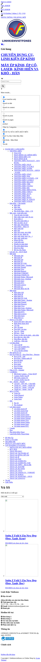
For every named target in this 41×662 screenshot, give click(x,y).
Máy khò (17, 205)
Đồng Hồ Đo (18, 240)
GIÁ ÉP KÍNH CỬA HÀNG (15, 445)
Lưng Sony (18, 399)
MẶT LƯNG (14, 391)
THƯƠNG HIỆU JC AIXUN (24, 199)
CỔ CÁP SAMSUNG (22, 347)
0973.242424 (23, 621)
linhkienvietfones (16, 608)
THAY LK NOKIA (17, 474)
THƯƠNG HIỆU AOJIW (23, 168)
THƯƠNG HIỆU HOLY (23, 197)
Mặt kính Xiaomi (20, 267)
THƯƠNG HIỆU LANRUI (24, 180)
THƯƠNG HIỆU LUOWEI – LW (26, 178)
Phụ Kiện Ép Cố (15, 353)
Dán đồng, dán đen (20, 339)
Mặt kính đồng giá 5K (21, 289)
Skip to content (6, 2)
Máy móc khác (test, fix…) (23, 236)
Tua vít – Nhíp (19, 331)
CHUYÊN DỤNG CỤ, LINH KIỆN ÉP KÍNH (18, 57)
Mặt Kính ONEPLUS (21, 275)
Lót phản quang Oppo (21, 415)
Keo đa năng (18, 360)
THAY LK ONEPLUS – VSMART (22, 472)
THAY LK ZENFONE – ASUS (21, 476)
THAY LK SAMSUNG (18, 461)
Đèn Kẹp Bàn (19, 248)
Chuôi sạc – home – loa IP (23, 389)
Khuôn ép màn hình (21, 244)
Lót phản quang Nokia (22, 422)
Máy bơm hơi (18, 228)
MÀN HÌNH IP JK (20, 159)
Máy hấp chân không (21, 225)
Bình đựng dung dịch (21, 323)
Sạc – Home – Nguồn (17, 382)
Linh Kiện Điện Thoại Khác (19, 434)
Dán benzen (18, 368)
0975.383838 (25, 623)
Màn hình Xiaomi (20, 302)
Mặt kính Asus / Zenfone (22, 279)
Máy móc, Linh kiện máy (18, 213)
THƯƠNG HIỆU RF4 (22, 196)
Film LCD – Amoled (17, 370)
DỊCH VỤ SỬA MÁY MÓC (15, 443)
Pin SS (16, 403)
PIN (11, 401)
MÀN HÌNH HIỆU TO (22, 157)
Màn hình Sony (19, 316)
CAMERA (13, 372)
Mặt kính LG (18, 287)
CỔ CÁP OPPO (19, 349)
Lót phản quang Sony (21, 424)
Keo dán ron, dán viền (21, 337)
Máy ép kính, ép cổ (20, 223)
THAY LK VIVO (16, 471)
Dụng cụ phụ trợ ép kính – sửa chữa (26, 335)
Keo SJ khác (18, 366)
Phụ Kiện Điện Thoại (17, 432)
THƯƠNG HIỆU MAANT (23, 182)
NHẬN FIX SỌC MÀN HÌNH (21, 447)
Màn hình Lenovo (20, 314)
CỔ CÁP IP (18, 345)
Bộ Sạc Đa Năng (20, 250)
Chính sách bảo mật (8, 651)
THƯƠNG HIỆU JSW (22, 176)
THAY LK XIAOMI (17, 467)
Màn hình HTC (19, 312)
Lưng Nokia (18, 397)
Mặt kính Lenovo (20, 285)
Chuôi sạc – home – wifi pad (24, 387)
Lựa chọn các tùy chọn (20, 543)
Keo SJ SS (17, 362)
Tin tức (7, 480)
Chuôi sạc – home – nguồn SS (24, 385)
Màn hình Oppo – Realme (23, 300)
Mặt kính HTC (19, 283)
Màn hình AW (19, 292)
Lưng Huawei (19, 395)
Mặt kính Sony (19, 281)
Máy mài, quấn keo (20, 238)
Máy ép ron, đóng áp (21, 234)
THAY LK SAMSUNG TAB (20, 463)
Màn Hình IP (18, 294)
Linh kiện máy (19, 242)
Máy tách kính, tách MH (22, 232)
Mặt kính (13, 254)
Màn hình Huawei (20, 304)
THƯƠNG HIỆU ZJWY (22, 174)
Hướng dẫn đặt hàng (8, 654)
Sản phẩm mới (10, 441)
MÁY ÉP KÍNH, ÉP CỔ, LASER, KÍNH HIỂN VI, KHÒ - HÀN (20, 69)
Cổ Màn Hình (14, 343)
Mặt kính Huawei (20, 271)
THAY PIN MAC (16, 451)
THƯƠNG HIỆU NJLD (22, 165)
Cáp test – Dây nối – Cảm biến (24, 384)
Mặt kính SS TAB (20, 263)
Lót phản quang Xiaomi (22, 418)
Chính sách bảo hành (8, 649)
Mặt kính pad (18, 259)
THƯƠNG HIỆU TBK (22, 184)
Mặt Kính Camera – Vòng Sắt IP (25, 374)
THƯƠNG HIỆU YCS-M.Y (24, 166)
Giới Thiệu (9, 482)
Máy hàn (17, 207)
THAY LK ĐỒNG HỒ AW (19, 455)
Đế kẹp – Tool (19, 333)
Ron (11, 430)
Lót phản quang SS (20, 413)
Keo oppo (17, 364)
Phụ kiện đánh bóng (21, 246)
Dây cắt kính (18, 327)
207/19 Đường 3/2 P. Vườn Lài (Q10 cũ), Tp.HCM (19, 598)
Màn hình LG (19, 318)
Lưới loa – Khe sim (20, 341)
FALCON (17, 153)
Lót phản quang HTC (21, 426)
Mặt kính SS (18, 261)
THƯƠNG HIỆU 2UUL (22, 194)
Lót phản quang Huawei (22, 416)
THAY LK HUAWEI (17, 469)
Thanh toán (5, 652)
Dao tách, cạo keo (20, 329)
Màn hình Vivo (19, 306)
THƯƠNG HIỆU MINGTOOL (25, 190)
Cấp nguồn (18, 209)
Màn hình (13, 290)
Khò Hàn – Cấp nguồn (17, 203)
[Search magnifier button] (3, 86)
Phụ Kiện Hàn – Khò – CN (23, 211)
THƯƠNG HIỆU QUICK (23, 201)
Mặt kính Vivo (19, 269)
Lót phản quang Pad (21, 411)
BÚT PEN (13, 449)
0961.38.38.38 (17, 617)
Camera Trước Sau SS (21, 380)
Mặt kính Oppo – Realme (23, 265)
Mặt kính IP (18, 258)
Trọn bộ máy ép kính (21, 215)
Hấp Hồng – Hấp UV (21, 227)
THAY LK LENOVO (17, 478)
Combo (12, 428)
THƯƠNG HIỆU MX (22, 188)
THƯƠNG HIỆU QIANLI (23, 186)
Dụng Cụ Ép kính (16, 320)
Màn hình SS (18, 296)
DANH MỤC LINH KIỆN (14, 149)
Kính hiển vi (18, 219)
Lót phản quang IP (20, 409)
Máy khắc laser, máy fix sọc (23, 217)
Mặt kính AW (18, 256)
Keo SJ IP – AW (19, 356)
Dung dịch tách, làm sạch (22, 321)
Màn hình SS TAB (20, 298)
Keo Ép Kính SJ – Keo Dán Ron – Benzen (24, 354)
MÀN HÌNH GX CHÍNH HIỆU (25, 155)
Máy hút (17, 230)
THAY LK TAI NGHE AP (19, 453)
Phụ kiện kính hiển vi (21, 221)
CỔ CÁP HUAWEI (21, 351)
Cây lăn (16, 325)
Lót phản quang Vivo (21, 420)
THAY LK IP (14, 457)
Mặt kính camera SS (21, 378)
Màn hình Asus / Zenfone (23, 308)
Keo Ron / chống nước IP (23, 358)
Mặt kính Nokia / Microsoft (23, 277)
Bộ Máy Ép (9, 438)
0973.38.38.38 (17, 619)
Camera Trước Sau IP (21, 376)
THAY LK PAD (15, 459)
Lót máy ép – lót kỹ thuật (18, 252)
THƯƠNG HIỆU (16, 151)
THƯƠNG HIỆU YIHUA (23, 192)
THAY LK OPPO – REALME (20, 465)
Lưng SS (17, 393)
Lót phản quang (15, 407)
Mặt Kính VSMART (21, 273)
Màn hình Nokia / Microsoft (23, 310)
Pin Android (18, 405)
